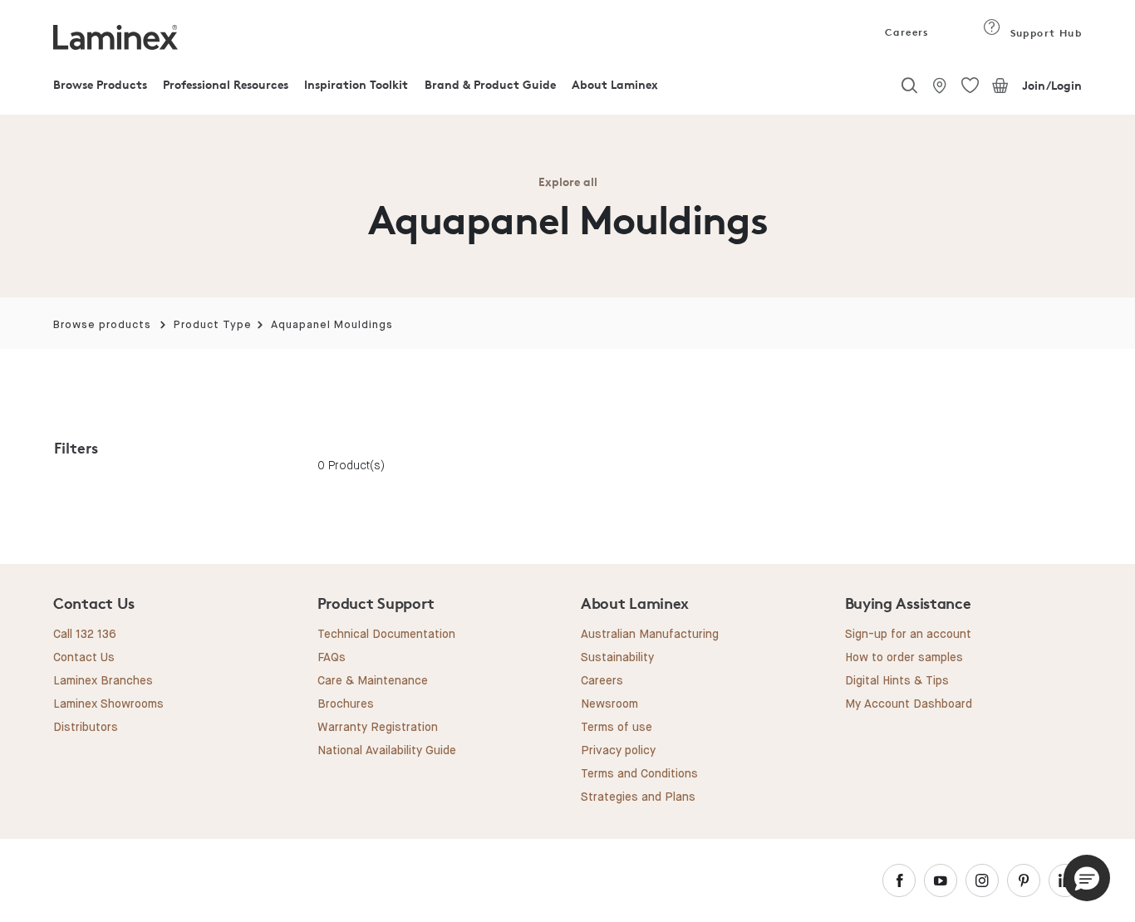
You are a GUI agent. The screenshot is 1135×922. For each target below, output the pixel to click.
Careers (906, 32)
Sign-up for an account (908, 634)
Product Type (213, 325)
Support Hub (1044, 33)
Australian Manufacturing (650, 634)
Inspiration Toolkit (356, 84)
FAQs (331, 658)
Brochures (345, 704)
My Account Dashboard (908, 704)
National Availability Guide (386, 751)
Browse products (102, 325)
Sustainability (617, 658)
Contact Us (84, 658)
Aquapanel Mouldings (332, 325)
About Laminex (615, 84)
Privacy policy (618, 751)
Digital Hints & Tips (897, 681)
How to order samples (904, 658)
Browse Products (100, 84)
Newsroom (609, 704)
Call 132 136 (84, 634)
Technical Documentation (386, 634)
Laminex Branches (103, 681)
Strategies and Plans (638, 797)
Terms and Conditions (639, 774)
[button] (1087, 878)
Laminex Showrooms (108, 704)
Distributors (85, 727)
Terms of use (616, 727)
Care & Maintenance (372, 681)
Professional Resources (225, 84)
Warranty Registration (377, 727)
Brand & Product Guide (490, 84)
